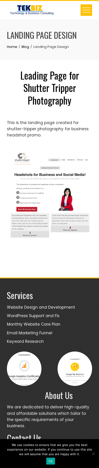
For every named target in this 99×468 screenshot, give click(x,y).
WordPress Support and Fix (33, 315)
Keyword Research (25, 341)
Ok (51, 461)
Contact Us (24, 438)
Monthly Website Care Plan (33, 324)
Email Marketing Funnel (29, 333)
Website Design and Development (41, 307)
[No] (93, 453)
